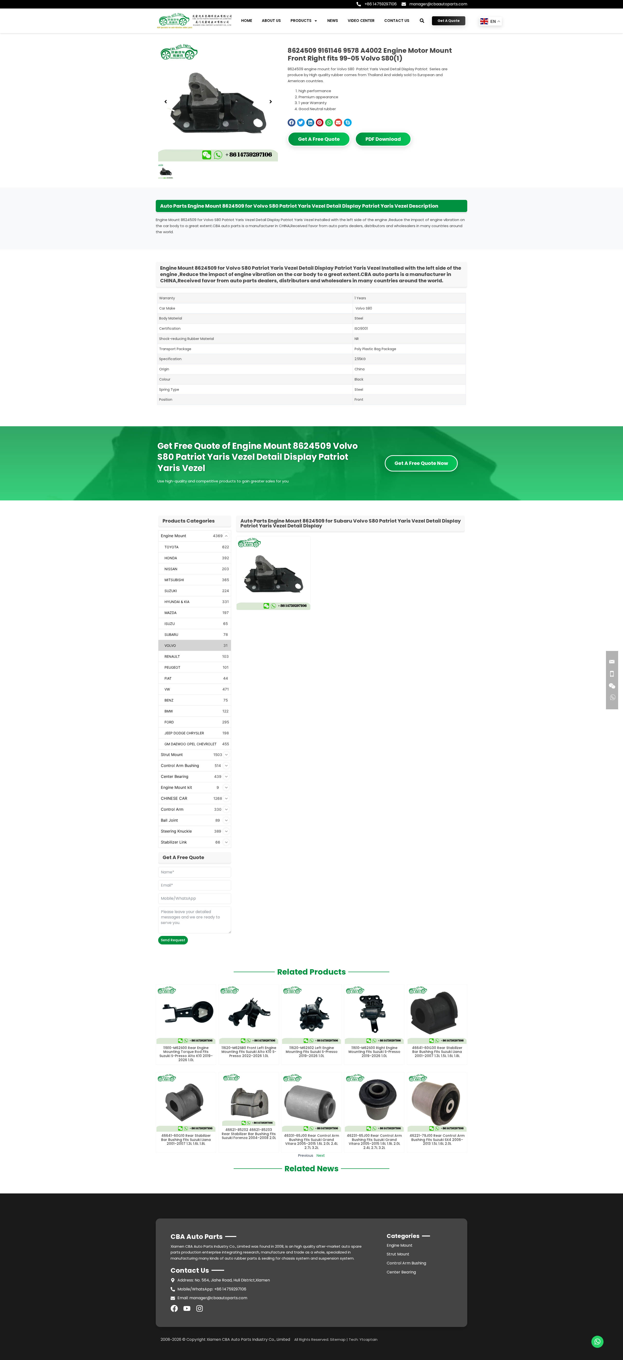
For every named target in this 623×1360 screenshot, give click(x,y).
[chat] (597, 1342)
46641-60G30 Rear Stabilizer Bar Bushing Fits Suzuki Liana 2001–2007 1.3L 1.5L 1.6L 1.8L (437, 1051)
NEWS (332, 20)
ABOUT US (271, 20)
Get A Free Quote (319, 139)
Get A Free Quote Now (421, 463)
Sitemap (338, 1339)
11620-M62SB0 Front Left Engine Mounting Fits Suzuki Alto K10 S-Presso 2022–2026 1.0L (248, 1051)
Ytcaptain (368, 1339)
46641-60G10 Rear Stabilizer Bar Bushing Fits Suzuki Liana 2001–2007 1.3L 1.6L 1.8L (186, 1139)
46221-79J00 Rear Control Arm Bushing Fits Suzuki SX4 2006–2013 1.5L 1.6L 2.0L (437, 1139)
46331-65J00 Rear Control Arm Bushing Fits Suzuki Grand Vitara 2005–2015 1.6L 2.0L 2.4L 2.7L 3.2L (311, 1141)
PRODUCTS (301, 20)
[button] (422, 21)
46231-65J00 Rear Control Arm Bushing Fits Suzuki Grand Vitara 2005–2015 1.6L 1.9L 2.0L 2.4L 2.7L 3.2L (374, 1141)
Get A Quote (449, 20)
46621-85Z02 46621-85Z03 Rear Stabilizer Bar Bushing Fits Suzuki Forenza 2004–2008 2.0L (249, 1133)
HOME (246, 20)
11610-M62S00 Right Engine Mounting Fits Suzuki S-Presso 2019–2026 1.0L (374, 1051)
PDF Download (383, 139)
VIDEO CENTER (361, 20)
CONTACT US (396, 20)
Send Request (173, 940)
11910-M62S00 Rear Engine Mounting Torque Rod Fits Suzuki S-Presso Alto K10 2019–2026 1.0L (186, 1053)
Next (321, 1155)
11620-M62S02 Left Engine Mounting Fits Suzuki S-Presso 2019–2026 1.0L (312, 1051)
